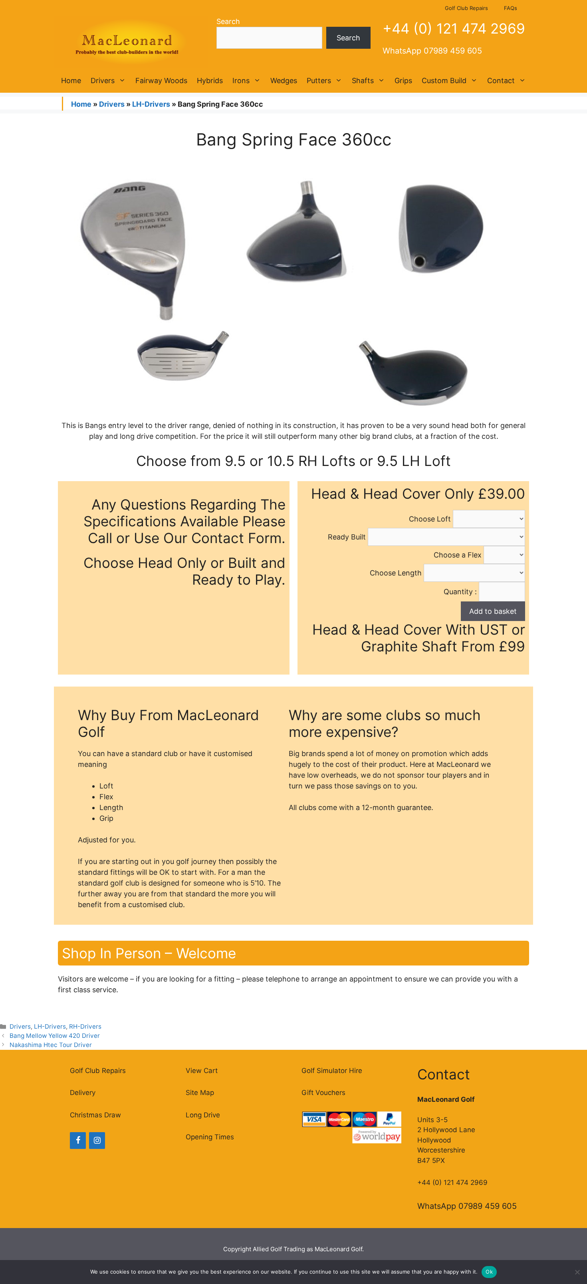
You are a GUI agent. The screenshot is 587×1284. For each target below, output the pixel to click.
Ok (489, 1271)
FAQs (510, 8)
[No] (577, 1272)
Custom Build (444, 80)
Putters (319, 80)
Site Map (200, 1093)
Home (71, 80)
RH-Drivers (85, 1026)
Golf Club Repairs (466, 8)
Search (228, 21)
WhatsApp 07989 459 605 (432, 51)
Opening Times (210, 1137)
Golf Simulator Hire (331, 1071)
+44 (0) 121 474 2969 (454, 28)
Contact (501, 80)
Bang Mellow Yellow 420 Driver (55, 1035)
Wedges (283, 80)
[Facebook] (78, 1140)
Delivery (82, 1093)
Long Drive (203, 1115)
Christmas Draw (95, 1115)
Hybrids (210, 80)
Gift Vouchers (323, 1093)
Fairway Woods (161, 80)
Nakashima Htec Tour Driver (51, 1045)
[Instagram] (97, 1140)
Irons (241, 80)
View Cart (202, 1071)
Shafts (363, 80)
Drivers (103, 80)
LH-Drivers (151, 104)
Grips (403, 80)
